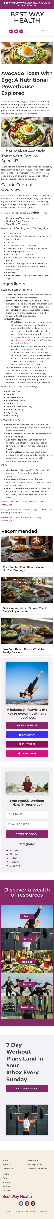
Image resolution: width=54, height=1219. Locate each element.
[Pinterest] (16, 31)
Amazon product (25, 340)
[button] (43, 31)
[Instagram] (21, 31)
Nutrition (27, 1007)
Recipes (27, 961)
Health (27, 916)
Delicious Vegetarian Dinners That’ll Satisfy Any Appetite (25, 610)
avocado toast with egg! (25, 509)
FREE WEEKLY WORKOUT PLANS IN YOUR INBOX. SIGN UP (27, 4)
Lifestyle (27, 984)
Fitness (27, 939)
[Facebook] (11, 31)
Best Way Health (27, 17)
